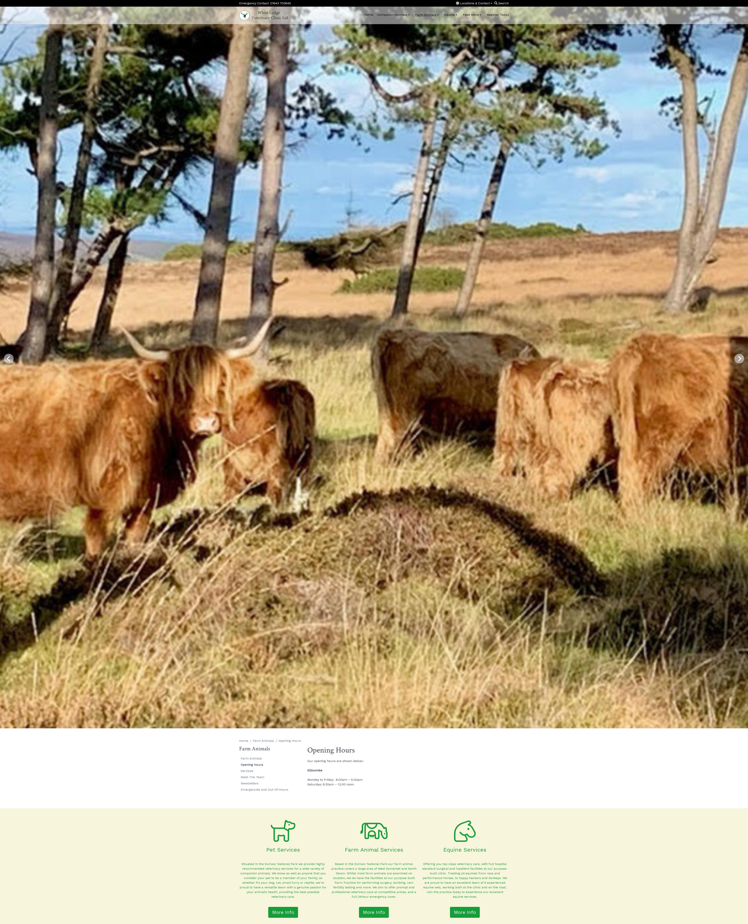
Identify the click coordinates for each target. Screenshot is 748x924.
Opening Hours (252, 764)
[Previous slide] (9, 358)
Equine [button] (449, 15)
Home (368, 15)
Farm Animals (263, 741)
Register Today (498, 15)
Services (247, 771)
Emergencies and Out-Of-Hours (264, 789)
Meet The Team (252, 777)
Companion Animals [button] (392, 15)
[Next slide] (739, 358)
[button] (474, 3)
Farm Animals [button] (425, 15)
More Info (283, 912)
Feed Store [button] (471, 15)
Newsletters (249, 783)
